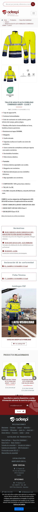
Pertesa (12, 427)
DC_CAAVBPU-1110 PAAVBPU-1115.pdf (16, 266)
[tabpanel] (19, 317)
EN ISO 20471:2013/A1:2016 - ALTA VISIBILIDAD (19, 243)
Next (35, 378)
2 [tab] (17, 395)
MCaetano (13, 430)
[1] (28, 73)
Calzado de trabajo (24, 445)
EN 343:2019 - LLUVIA (11, 251)
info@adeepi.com (27, 492)
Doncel (19, 427)
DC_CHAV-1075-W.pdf (28, 388)
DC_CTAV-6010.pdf (11, 387)
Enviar (19, 411)
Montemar (5, 427)
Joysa (27, 433)
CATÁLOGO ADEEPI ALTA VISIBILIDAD (19, 340)
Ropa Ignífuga (6, 440)
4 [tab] (20, 395)
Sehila (21, 433)
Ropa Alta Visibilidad (19, 440)
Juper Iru (22, 430)
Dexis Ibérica (6, 433)
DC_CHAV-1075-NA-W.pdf (28, 390)
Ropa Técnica (15, 443)
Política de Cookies (19, 504)
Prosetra (15, 433)
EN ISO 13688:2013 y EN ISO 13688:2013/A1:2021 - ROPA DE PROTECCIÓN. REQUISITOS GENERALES (18, 233)
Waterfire (27, 427)
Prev (3, 378)
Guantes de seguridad (9, 448)
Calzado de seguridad (9, 445)
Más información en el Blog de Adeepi (13, 216)
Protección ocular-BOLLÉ (10, 450)
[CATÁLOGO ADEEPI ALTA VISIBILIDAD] (19, 312)
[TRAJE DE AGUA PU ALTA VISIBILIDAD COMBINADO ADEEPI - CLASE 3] (19, 46)
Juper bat (30, 430)
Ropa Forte (5, 443)
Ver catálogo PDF (20, 343)
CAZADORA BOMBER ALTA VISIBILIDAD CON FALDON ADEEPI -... (28, 382)
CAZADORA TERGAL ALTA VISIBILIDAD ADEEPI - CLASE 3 (10, 381)
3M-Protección (23, 448)
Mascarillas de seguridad (10, 453)
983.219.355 (8, 492)
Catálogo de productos (19, 437)
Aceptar (18, 509)
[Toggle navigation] (33, 13)
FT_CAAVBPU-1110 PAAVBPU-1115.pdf (16, 279)
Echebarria (5, 430)
